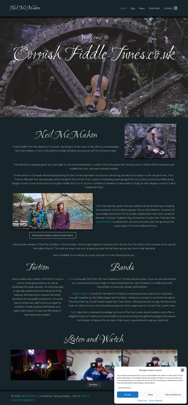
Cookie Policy (142, 400)
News (142, 8)
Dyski (73, 312)
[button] (182, 370)
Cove (71, 279)
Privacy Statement (155, 400)
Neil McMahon (28, 396)
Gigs (133, 8)
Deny (150, 394)
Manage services (124, 388)
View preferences (173, 394)
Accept (128, 394)
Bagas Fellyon (81, 293)
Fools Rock (154, 8)
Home (123, 8)
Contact (168, 8)
